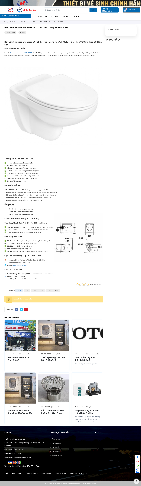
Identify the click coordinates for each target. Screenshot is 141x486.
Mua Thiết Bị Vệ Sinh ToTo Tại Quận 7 (85, 358)
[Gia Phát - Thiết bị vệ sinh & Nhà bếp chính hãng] (10, 10)
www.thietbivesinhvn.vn (20, 265)
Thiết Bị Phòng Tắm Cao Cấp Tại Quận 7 (53, 358)
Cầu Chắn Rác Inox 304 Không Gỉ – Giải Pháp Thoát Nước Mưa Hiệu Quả (52, 414)
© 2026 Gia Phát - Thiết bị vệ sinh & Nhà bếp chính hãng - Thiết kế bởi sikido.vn (70, 484)
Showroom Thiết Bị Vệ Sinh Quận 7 (18, 358)
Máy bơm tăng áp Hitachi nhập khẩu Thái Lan (87, 411)
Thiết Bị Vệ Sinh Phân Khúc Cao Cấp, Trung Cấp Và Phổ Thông (20, 413)
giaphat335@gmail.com (15, 449)
